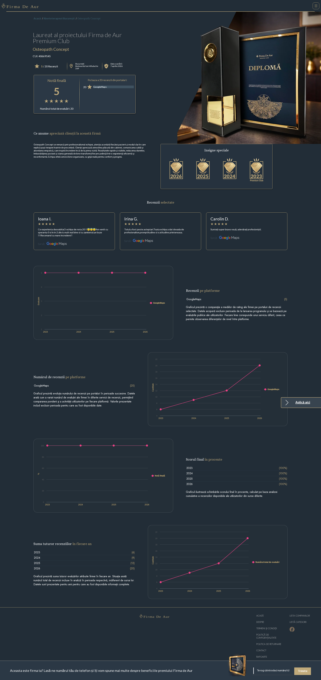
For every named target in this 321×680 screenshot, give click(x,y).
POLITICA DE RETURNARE (268, 644)
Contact (261, 650)
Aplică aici (302, 402)
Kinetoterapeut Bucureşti (59, 18)
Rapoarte (261, 656)
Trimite (302, 671)
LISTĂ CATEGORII (298, 622)
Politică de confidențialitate (266, 636)
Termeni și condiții (266, 628)
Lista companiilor (300, 615)
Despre (260, 622)
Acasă (37, 18)
